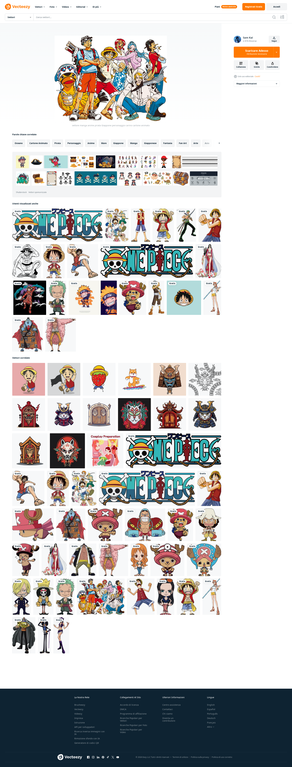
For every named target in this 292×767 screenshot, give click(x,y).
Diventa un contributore (168, 719)
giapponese (150, 143)
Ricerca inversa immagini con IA (89, 732)
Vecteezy (78, 709)
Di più (96, 6)
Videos (65, 6)
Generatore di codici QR (86, 742)
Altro (209, 727)
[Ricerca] (274, 17)
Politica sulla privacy (200, 757)
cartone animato (38, 143)
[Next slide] (216, 143)
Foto (52, 6)
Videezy (78, 713)
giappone (118, 143)
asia (207, 143)
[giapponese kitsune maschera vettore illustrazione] (67, 450)
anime (91, 143)
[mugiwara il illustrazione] (184, 298)
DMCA (123, 709)
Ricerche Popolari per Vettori (131, 719)
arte (195, 143)
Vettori (38, 6)
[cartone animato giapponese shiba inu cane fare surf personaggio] (134, 379)
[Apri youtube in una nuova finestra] (117, 757)
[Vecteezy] (17, 7)
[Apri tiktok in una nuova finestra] (108, 757)
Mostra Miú (204, 178)
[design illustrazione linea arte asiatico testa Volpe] (205, 379)
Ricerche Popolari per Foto (133, 725)
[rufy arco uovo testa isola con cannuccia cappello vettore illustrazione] (29, 298)
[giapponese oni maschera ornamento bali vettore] (169, 379)
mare (104, 143)
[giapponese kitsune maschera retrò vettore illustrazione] (134, 414)
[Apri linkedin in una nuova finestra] (98, 757)
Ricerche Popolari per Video (131, 731)
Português (212, 713)
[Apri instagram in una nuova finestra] (93, 757)
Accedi (276, 6)
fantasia (167, 143)
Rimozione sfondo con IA (87, 738)
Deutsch (211, 718)
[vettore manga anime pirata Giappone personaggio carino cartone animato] (57, 225)
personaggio (74, 143)
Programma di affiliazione (133, 713)
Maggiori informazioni (246, 83)
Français (211, 722)
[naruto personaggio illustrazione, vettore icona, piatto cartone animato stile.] (93, 298)
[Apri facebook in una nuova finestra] (88, 757)
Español (211, 709)
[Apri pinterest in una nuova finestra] (103, 757)
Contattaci (167, 709)
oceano (19, 143)
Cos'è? (257, 76)
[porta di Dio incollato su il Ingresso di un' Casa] (28, 414)
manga (133, 143)
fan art (183, 143)
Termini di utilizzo (180, 757)
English (211, 704)
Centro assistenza (171, 704)
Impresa (78, 718)
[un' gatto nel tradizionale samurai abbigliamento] (64, 414)
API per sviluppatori (84, 727)
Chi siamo (167, 713)
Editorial (80, 6)
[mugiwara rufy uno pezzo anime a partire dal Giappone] (26, 261)
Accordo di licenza (129, 704)
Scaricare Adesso (256, 52)
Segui (274, 41)
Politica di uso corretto (222, 757)
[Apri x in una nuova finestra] (113, 757)
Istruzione (79, 722)
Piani (217, 6)
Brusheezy (79, 704)
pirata (57, 143)
